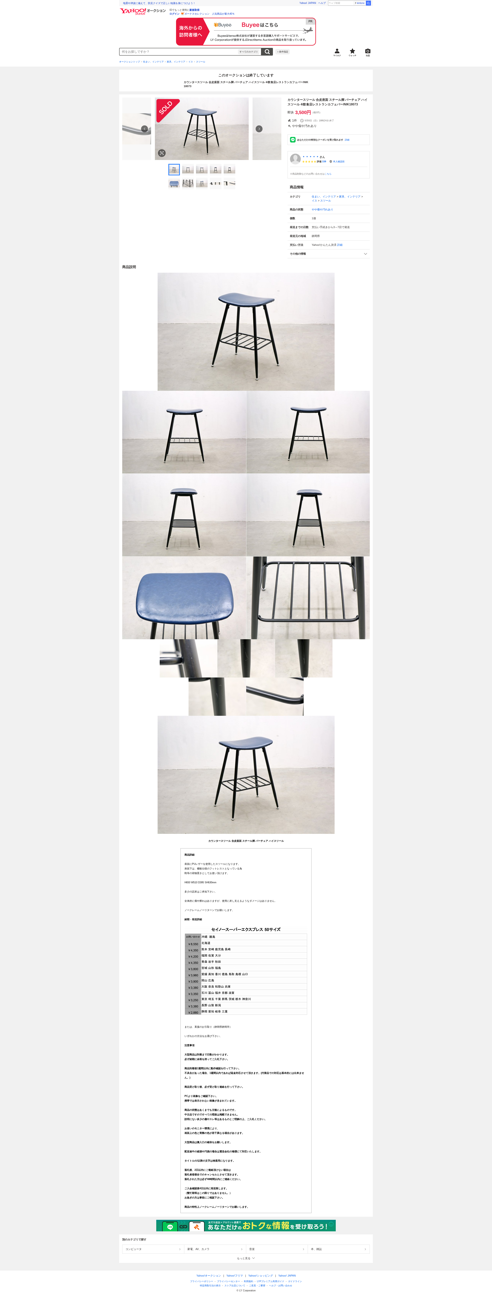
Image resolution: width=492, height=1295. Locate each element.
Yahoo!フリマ (234, 1275)
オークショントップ (129, 61)
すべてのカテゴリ (248, 51)
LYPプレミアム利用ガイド (270, 1281)
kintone (361, 3)
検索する (267, 52)
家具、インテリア (176, 61)
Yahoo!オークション (208, 1275)
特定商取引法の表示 (210, 1285)
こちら (328, 173)
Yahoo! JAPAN (307, 3)
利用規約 (248, 1281)
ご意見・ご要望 (257, 1285)
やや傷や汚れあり (322, 209)
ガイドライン (295, 1281)
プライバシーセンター (228, 1281)
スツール (200, 61)
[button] (329, 253)
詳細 (347, 139)
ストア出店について (234, 1285)
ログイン (175, 13)
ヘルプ (322, 3)
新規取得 (194, 9)
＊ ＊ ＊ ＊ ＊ (310, 156)
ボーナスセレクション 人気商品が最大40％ (209, 13)
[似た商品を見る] (162, 153)
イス (190, 61)
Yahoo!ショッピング (260, 1275)
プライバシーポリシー (201, 1281)
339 (324, 161)
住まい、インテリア (153, 61)
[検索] (368, 3)
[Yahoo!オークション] (143, 9)
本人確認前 (339, 161)
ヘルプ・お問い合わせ (280, 1285)
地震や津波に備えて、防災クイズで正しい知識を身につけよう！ (159, 3)
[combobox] (179, 51)
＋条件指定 (282, 51)
